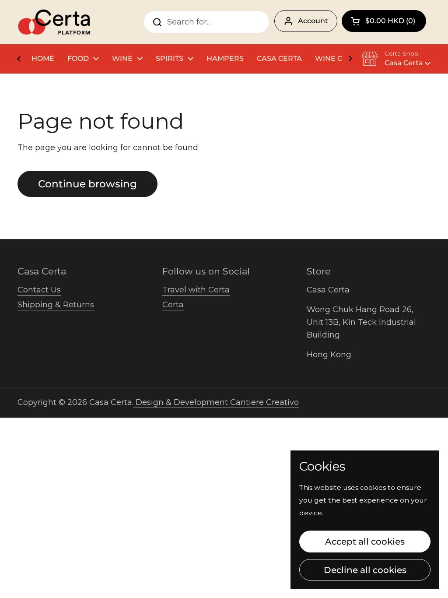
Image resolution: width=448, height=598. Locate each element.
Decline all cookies (365, 569)
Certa (173, 305)
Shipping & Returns (56, 305)
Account (313, 21)
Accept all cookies (365, 541)
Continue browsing (87, 184)
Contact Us (39, 290)
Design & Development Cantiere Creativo (216, 402)
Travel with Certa (196, 290)
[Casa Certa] (54, 22)
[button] (384, 21)
